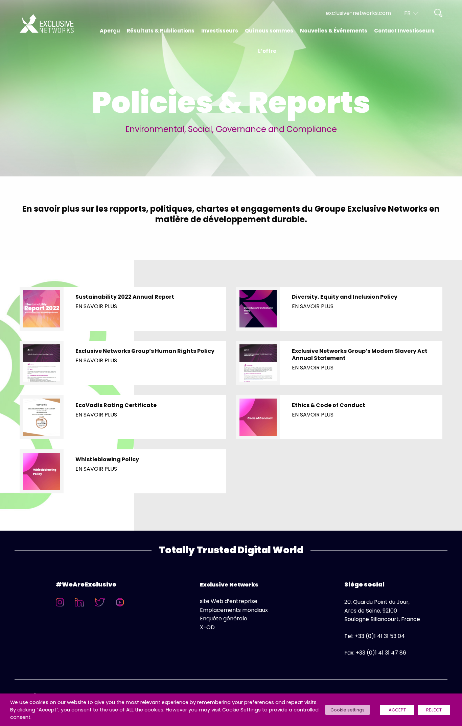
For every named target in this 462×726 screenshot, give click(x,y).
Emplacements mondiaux (234, 610)
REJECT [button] (434, 710)
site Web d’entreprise (228, 601)
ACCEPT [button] (397, 710)
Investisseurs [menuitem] (219, 30)
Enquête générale (223, 618)
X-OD (207, 627)
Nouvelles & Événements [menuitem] (333, 30)
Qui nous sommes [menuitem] (269, 30)
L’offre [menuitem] (267, 51)
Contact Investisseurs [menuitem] (404, 30)
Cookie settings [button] (347, 710)
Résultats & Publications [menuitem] (160, 30)
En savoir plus (96, 306)
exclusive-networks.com (358, 13)
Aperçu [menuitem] (110, 30)
